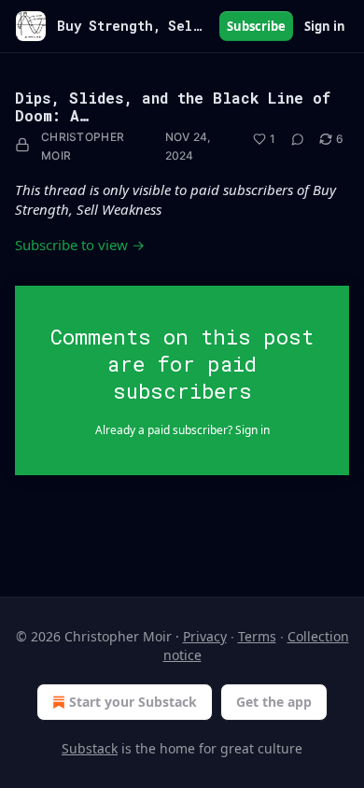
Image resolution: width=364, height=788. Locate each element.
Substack (90, 748)
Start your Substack (133, 702)
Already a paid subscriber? (182, 430)
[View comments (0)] (298, 139)
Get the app (274, 702)
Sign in (324, 26)
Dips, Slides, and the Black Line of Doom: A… (172, 106)
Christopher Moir (82, 146)
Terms (257, 636)
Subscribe (256, 26)
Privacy (205, 636)
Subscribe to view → (80, 244)
